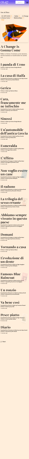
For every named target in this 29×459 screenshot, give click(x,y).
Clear (2, 20)
